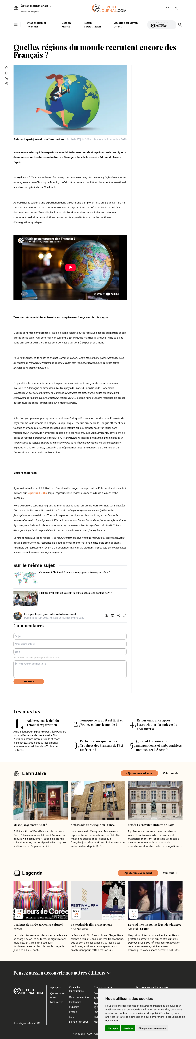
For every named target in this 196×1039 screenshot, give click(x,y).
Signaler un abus (79, 1021)
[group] (172, 24)
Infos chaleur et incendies (36, 24)
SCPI (96, 998)
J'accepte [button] (113, 1028)
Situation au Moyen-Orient (126, 24)
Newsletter (56, 1002)
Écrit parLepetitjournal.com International (39, 139)
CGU (71, 1016)
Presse (73, 1012)
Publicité (74, 1007)
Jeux (96, 1016)
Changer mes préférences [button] (152, 1028)
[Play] (172, 25)
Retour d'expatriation (92, 24)
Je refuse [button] (128, 1028)
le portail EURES (37, 493)
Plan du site (79, 1033)
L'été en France (66, 24)
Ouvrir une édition (79, 997)
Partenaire (75, 1002)
